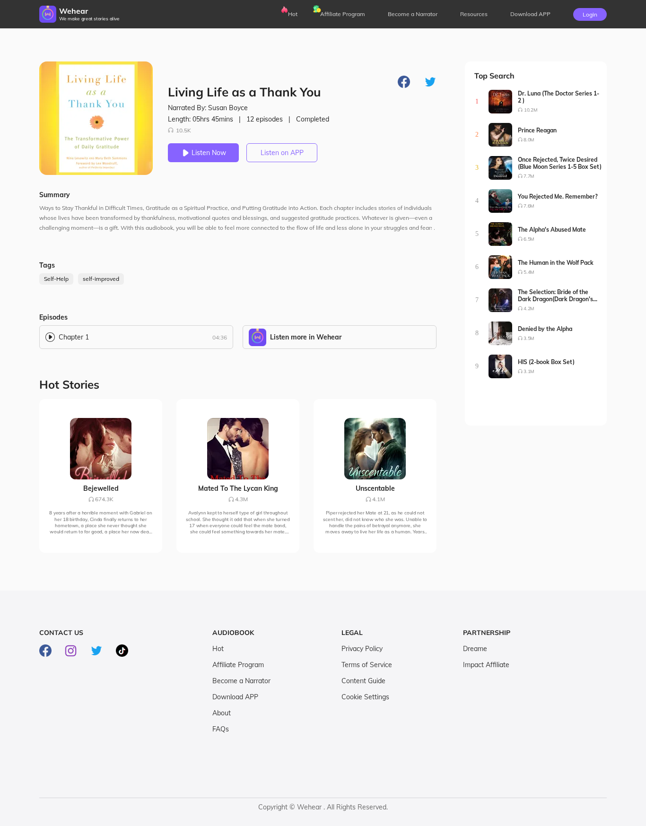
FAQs (220, 729)
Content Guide (363, 681)
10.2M (530, 110)
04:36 (219, 337)
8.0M (529, 139)
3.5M (529, 338)
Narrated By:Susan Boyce (208, 108)
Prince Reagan (537, 130)
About (221, 713)
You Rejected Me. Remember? (558, 196)
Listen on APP (282, 152)
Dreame (475, 648)
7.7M (529, 176)
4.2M (529, 308)
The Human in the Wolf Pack (556, 262)
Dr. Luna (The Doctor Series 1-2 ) (558, 97)
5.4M (529, 272)
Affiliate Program (342, 13)
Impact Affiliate (486, 665)
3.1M (529, 371)
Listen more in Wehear (305, 337)
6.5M (529, 239)
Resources (474, 13)
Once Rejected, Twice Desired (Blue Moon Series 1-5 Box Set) (560, 163)
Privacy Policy (362, 648)
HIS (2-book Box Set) (546, 361)
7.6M (529, 206)
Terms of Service (366, 665)
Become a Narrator (412, 13)
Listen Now (209, 152)
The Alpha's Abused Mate (552, 229)
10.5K (183, 130)
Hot (292, 13)
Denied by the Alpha (545, 328)
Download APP (235, 697)
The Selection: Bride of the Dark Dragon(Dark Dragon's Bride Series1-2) (555, 295)
